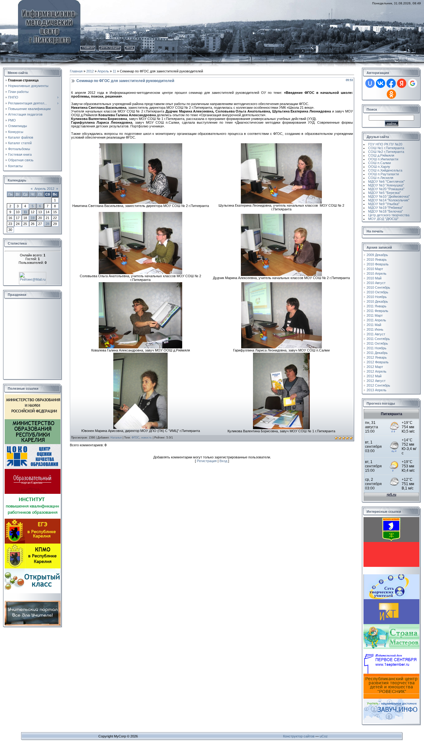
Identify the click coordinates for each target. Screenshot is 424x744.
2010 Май (374, 278)
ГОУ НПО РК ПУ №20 (385, 144)
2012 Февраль (378, 362)
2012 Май (374, 376)
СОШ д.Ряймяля (381, 155)
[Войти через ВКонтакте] (380, 83)
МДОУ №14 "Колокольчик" (388, 200)
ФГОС (135, 437)
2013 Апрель (376, 390)
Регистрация (110, 47)
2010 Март (375, 269)
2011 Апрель (376, 320)
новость (146, 437)
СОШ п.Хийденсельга (385, 170)
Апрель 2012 (44, 189)
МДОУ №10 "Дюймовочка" (389, 196)
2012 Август (376, 381)
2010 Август (376, 283)
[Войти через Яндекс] (401, 83)
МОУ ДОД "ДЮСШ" (383, 219)
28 (47, 224)
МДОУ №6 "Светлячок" (386, 181)
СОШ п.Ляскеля (380, 178)
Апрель (103, 71)
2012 (90, 71)
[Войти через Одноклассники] (391, 94)
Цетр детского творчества (388, 215)
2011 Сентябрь (378, 339)
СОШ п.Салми (379, 163)
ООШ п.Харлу (379, 166)
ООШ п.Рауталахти (383, 174)
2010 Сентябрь (378, 287)
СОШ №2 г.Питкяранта (386, 152)
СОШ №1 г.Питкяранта (386, 148)
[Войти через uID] (370, 83)
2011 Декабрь (377, 353)
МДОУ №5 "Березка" (384, 193)
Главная (88, 47)
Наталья (116, 437)
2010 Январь (377, 259)
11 (25, 212)
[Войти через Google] (412, 83)
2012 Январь (377, 357)
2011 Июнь (375, 329)
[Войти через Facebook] (391, 83)
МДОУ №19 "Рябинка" (385, 207)
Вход (129, 47)
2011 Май (374, 325)
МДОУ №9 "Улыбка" (383, 204)
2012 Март (375, 367)
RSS (420, 58)
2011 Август (376, 334)
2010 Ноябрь (377, 297)
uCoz (324, 736)
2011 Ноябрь (376, 348)
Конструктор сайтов (298, 736)
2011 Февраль (377, 311)
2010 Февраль (378, 264)
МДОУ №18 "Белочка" (385, 211)
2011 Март (375, 315)
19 (32, 218)
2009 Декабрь (377, 255)
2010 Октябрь (377, 292)
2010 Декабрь (377, 301)
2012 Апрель (376, 371)
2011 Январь (376, 306)
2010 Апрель (376, 273)
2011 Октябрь (377, 343)
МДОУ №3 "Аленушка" (386, 185)
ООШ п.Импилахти (383, 159)
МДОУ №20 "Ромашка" (386, 189)
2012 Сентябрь (378, 385)
